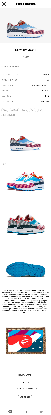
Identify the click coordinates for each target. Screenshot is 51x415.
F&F (40, 110)
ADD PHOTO (25, 397)
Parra (24, 110)
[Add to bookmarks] (41, 411)
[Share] (25, 411)
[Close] (4, 4)
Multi (32, 110)
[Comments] (10, 411)
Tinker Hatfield (9, 115)
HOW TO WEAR (25, 375)
